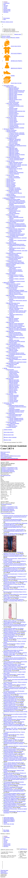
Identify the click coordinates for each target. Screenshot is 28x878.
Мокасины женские (14, 387)
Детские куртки (10, 175)
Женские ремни (13, 95)
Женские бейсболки (14, 88)
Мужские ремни (13, 112)
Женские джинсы (13, 304)
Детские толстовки (11, 182)
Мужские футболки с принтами (17, 200)
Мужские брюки (10, 266)
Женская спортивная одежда (13, 344)
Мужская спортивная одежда (13, 232)
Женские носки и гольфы (12, 363)
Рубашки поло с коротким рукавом (17, 361)
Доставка (5, 5)
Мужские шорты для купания (16, 262)
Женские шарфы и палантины (16, 91)
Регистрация (6, 18)
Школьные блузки (13, 152)
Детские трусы (12, 170)
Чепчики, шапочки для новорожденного (14, 141)
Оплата (5, 6)
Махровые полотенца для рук (16, 411)
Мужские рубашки (11, 273)
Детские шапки (13, 120)
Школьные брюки (13, 149)
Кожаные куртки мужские (15, 231)
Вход (4, 19)
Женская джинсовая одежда (13, 303)
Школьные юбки (13, 148)
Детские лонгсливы (14, 135)
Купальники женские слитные (16, 353)
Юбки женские (10, 365)
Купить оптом (6, 9)
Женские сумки (7, 439)
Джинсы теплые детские (15, 163)
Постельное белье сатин (15, 415)
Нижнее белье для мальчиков (16, 172)
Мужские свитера (13, 254)
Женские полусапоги (14, 385)
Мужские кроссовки (14, 372)
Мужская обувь (10, 369)
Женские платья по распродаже (17, 326)
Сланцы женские (13, 383)
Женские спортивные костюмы (16, 346)
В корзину (9, 464)
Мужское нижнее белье (12, 208)
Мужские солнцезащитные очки (17, 111)
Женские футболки (11, 336)
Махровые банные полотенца (16, 405)
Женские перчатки (13, 89)
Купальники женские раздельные (17, 354)
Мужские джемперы (14, 255)
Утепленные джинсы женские (16, 305)
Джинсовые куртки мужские (16, 221)
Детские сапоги (13, 397)
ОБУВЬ (13, 75)
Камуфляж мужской (11, 242)
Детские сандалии (13, 400)
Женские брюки (10, 331)
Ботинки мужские (13, 374)
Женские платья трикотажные (16, 323)
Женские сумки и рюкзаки (15, 94)
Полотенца (9, 404)
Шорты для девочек (14, 191)
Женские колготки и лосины (13, 283)
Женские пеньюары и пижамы (16, 290)
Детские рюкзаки (13, 121)
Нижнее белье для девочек (15, 168)
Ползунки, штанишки (14, 144)
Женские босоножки (14, 381)
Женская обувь (9, 378)
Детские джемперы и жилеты (13, 166)
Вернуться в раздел (5, 455)
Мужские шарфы (13, 108)
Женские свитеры (13, 319)
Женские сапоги (13, 388)
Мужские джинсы (10, 214)
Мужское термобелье (14, 213)
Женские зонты (13, 98)
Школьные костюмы (14, 155)
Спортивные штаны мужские (16, 235)
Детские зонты (12, 122)
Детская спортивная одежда (13, 157)
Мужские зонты (13, 109)
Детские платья (10, 178)
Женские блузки (13, 349)
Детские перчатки (13, 125)
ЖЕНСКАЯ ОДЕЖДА (16, 68)
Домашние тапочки (11, 417)
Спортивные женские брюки (16, 345)
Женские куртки (10, 295)
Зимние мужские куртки (15, 230)
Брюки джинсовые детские (15, 162)
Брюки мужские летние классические (15, 268)
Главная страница (7, 429)
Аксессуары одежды (16, 46)
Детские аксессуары (11, 117)
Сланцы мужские (13, 370)
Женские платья (10, 322)
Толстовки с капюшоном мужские (17, 225)
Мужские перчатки (14, 113)
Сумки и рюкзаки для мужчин (16, 116)
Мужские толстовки (11, 222)
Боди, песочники (13, 143)
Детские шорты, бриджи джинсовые (18, 164)
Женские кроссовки (14, 379)
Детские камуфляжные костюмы (17, 196)
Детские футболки (10, 131)
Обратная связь (4, 870)
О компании (6, 3)
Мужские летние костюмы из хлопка (15, 263)
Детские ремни (13, 118)
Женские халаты (13, 425)
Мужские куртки (10, 227)
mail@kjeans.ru (23, 849)
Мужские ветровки (11, 264)
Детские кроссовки (14, 395)
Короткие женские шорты (15, 356)
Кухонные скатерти (11, 427)
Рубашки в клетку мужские (16, 274)
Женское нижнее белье (11, 287)
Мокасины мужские (14, 376)
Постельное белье (10, 413)
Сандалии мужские (14, 377)
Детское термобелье (14, 173)
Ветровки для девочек (14, 187)
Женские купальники (11, 351)
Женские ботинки (13, 382)
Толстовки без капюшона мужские (17, 226)
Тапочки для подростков (15, 420)
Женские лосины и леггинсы (16, 286)
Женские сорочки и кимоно (16, 294)
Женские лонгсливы (14, 340)
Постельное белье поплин (15, 414)
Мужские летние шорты (15, 258)
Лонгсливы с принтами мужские (17, 202)
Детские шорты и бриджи (12, 190)
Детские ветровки (10, 186)
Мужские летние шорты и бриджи (14, 257)
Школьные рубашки (14, 150)
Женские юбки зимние (14, 367)
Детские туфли (13, 399)
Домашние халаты (10, 424)
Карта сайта (6, 831)
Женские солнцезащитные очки (17, 90)
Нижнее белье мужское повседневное (15, 211)
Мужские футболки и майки (13, 199)
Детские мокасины (13, 396)
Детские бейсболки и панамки (16, 127)
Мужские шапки (13, 114)
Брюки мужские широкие (15, 269)
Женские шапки (13, 97)
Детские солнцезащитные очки (16, 123)
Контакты (5, 12)
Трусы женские (13, 289)
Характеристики (5, 458)
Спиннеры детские (14, 126)
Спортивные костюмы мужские (17, 234)
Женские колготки (13, 285)
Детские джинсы (10, 161)
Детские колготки (10, 180)
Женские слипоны (13, 386)
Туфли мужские (13, 373)
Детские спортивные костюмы (16, 158)
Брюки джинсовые (13, 216)
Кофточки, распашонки (15, 139)
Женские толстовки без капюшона (17, 329)
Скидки (5, 8)
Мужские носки (13, 209)
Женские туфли (13, 392)
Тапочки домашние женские (16, 418)
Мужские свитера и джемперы (13, 253)
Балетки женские (13, 390)
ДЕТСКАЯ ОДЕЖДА (16, 53)
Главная (5, 1)
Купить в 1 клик (14, 469)
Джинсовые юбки (13, 306)
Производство (6, 10)
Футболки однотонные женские (17, 341)
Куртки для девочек (14, 176)
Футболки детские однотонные (17, 134)
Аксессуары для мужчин (12, 103)
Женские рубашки (13, 350)
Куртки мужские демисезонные (17, 228)
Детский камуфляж (11, 195)
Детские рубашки (10, 184)
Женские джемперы (14, 318)
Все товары (6, 830)
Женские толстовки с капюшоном (17, 328)
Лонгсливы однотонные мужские (17, 207)
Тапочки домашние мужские (16, 419)
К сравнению (11, 471)
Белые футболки (13, 136)
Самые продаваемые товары (7, 513)
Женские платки (13, 93)
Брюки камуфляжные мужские (16, 244)
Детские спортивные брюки (16, 159)
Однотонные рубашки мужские (17, 281)
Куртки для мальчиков (14, 177)
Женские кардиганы (14, 321)
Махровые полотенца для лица (16, 410)
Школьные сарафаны (14, 153)
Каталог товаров (6, 36)
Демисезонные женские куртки (17, 296)
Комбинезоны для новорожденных (17, 145)
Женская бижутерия (14, 102)
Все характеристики (5, 475)
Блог (4, 4)
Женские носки (13, 364)
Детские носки (10, 181)
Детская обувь (9, 393)
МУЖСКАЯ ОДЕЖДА (16, 60)
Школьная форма (10, 146)
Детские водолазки (11, 185)
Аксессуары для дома (16, 83)
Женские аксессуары (11, 86)
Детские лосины (10, 194)
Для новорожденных (11, 138)
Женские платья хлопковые (16, 324)
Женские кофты (10, 317)
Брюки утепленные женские (16, 335)
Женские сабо (12, 391)
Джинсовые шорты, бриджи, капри (17, 310)
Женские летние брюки (15, 332)
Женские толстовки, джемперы (14, 327)
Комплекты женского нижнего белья (18, 291)
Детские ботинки (13, 401)
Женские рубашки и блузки (13, 347)
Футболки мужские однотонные (17, 205)
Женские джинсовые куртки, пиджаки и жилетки (16, 309)
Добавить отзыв (13, 467)
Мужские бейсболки (14, 104)
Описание (3, 457)
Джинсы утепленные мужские (16, 219)
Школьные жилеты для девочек (17, 154)
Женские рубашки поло (12, 358)
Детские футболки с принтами (16, 132)
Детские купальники (11, 130)
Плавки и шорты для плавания (13, 260)
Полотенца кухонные (14, 409)
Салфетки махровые (14, 423)
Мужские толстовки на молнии (17, 223)
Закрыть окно (17, 34)
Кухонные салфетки (11, 422)
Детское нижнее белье (11, 167)
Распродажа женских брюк (15, 333)
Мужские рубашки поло (12, 236)
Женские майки (13, 342)
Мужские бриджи (13, 259)
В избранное (11, 470)
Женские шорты (10, 355)
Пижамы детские (13, 171)
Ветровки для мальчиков (15, 189)
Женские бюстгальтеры (15, 292)
